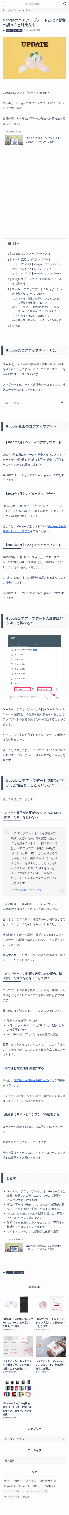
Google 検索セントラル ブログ (26, 890)
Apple (18, 1481)
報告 (8, 582)
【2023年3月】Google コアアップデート (40, 273)
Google (9, 1486)
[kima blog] (34, 4)
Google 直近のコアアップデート (31, 259)
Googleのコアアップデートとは (31, 253)
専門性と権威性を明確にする (33, 315)
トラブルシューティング (34, 1491)
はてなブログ (11, 1491)
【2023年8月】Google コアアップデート (40, 264)
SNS (37, 1486)
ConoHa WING (48, 1481)
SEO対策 (18, 30)
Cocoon (31, 1481)
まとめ (16, 325)
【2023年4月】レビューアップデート (38, 268)
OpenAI (23, 1486)
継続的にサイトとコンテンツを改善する (39, 320)
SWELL (50, 1486)
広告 (26, 1496)
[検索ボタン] (65, 4)
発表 (40, 454)
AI (7, 1481)
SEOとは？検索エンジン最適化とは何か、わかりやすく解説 (44, 140)
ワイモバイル (11, 1496)
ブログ (9, 30)
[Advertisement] (34, 192)
